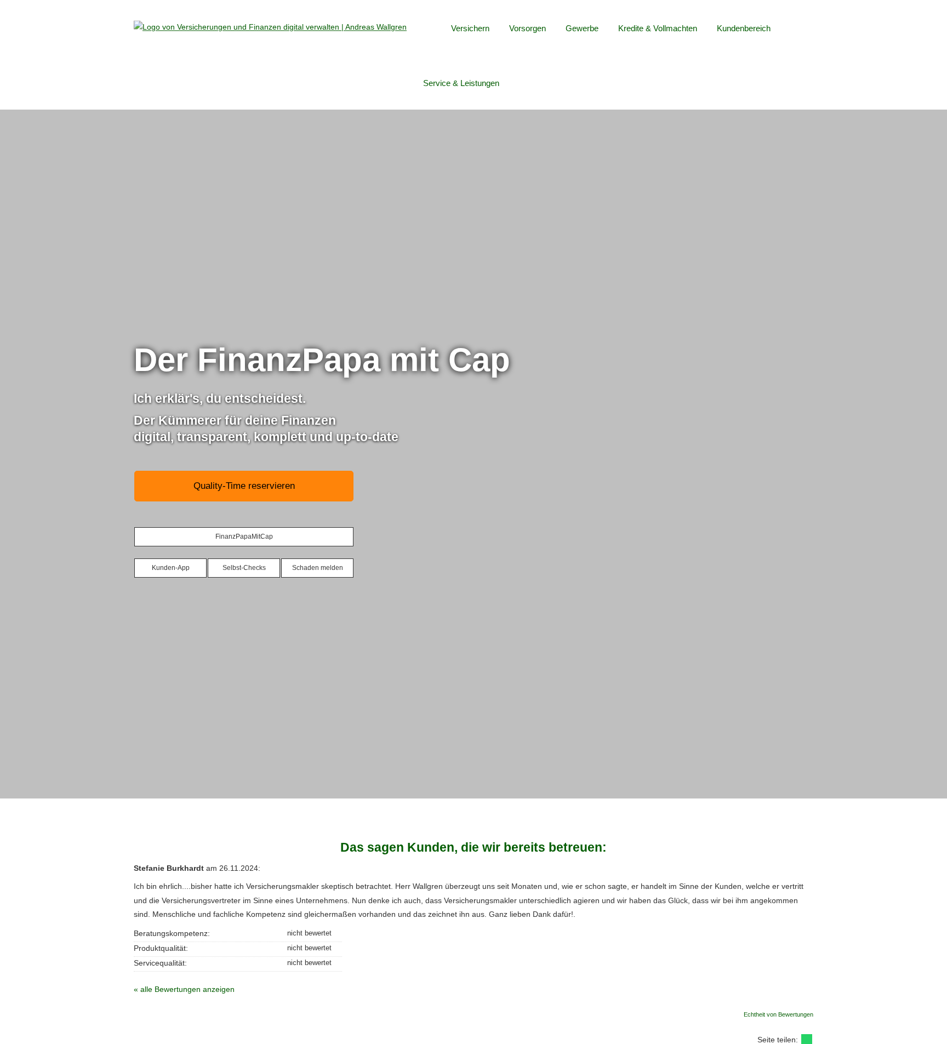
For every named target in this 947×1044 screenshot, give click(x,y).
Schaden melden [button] (317, 568)
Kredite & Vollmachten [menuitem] (657, 28)
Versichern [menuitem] (470, 28)
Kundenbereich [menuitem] (744, 28)
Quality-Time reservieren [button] (244, 486)
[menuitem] (432, 28)
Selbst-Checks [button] (244, 568)
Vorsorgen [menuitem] (527, 28)
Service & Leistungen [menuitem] (461, 83)
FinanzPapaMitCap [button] (244, 536)
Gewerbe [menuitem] (582, 28)
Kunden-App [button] (171, 568)
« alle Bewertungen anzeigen (184, 989)
